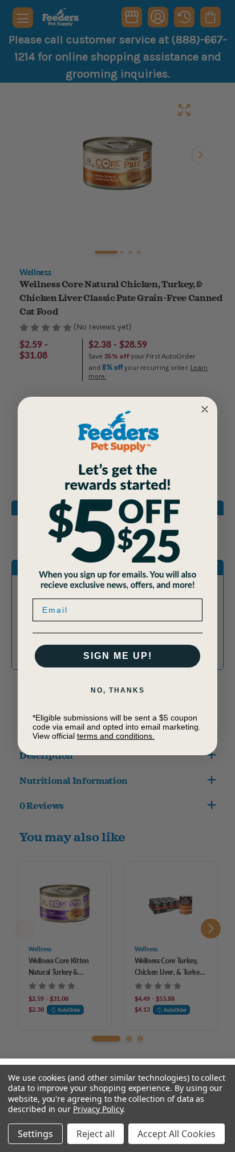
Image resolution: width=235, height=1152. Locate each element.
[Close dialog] (205, 409)
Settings (35, 1133)
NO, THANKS (118, 690)
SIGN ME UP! (117, 656)
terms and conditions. (116, 735)
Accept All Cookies (176, 1133)
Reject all (95, 1133)
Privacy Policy (98, 1109)
